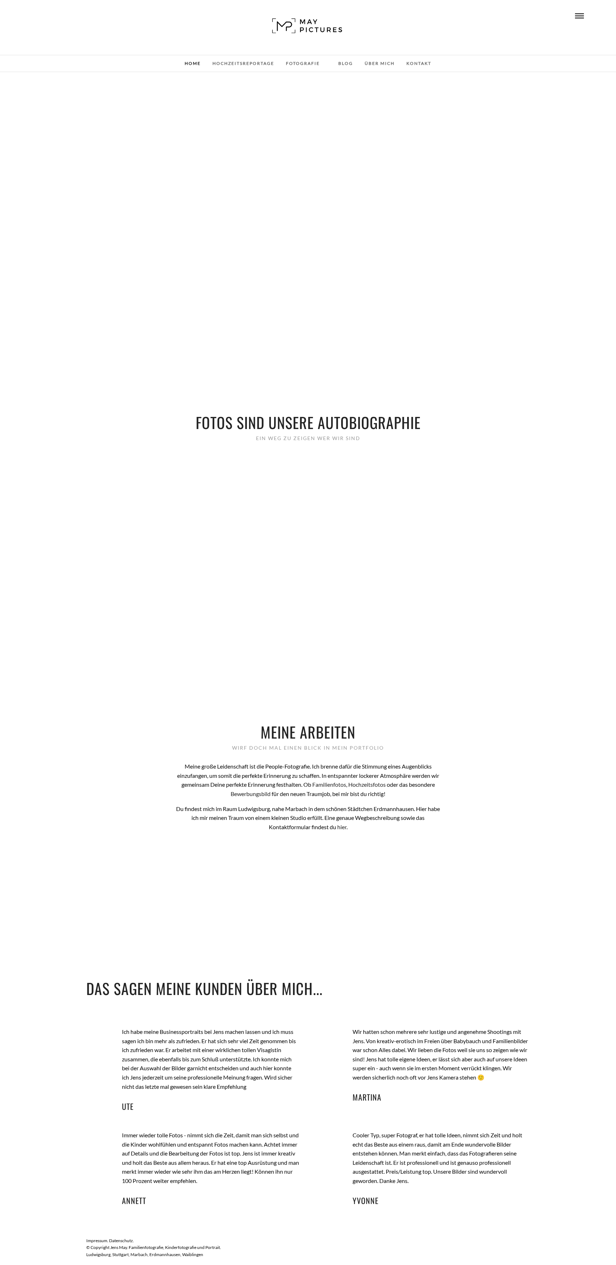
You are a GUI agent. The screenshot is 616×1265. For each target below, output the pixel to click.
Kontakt (418, 63)
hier (341, 826)
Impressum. (97, 1240)
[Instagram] (44, 15)
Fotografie (303, 63)
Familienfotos (329, 784)
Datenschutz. (121, 1240)
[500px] (53, 15)
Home (193, 63)
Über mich (380, 63)
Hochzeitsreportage (243, 63)
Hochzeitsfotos (367, 784)
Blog (345, 63)
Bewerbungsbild (251, 793)
